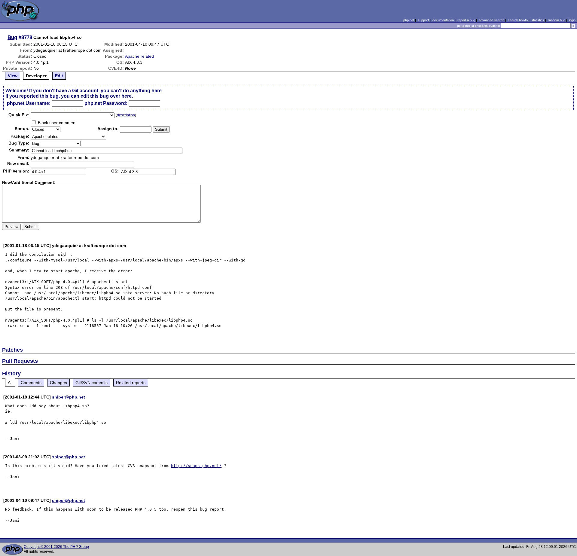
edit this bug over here (106, 96)
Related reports (130, 382)
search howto (518, 20)
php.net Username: (28, 103)
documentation (443, 20)
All (10, 382)
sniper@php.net (68, 397)
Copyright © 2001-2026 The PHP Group (56, 547)
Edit (59, 75)
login (572, 20)
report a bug (466, 20)
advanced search (491, 20)
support (423, 20)
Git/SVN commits (91, 382)
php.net (408, 20)
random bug (556, 20)
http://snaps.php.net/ (196, 465)
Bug (12, 37)
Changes (58, 382)
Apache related (139, 56)
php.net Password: (105, 103)
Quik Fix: (18, 114)
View (12, 75)
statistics (537, 20)
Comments (31, 382)
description (126, 115)
